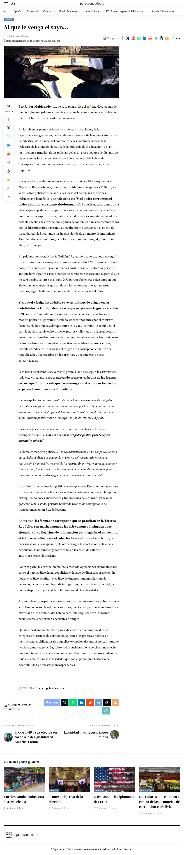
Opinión (9, 19)
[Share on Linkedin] (144, 38)
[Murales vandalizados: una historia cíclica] (24, 779)
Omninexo (128, 849)
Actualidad (145, 791)
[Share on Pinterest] (133, 38)
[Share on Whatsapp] (138, 38)
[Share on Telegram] (155, 38)
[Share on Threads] (161, 38)
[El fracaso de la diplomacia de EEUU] (114, 779)
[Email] (166, 38)
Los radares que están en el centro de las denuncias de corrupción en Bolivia (159, 801)
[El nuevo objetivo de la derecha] (69, 779)
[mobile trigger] (7, 4)
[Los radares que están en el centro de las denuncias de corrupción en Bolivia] (159, 779)
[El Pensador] (91, 4)
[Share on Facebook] (122, 38)
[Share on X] (127, 38)
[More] (177, 38)
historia (59, 688)
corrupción (46, 688)
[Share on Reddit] (150, 38)
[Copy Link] (172, 38)
